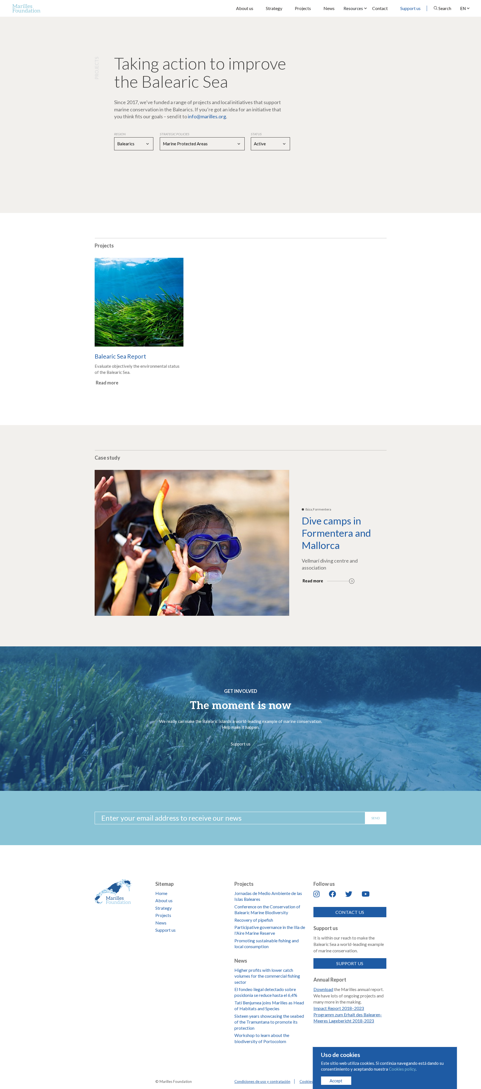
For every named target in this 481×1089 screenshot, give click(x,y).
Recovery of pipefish (253, 920)
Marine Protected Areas (185, 143)
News (329, 8)
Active (260, 143)
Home (161, 893)
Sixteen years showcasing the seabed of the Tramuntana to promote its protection (269, 1022)
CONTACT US (349, 912)
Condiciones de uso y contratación (262, 1081)
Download (323, 989)
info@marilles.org (207, 116)
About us (244, 8)
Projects (303, 8)
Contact (380, 8)
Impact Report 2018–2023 (338, 1008)
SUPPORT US (349, 963)
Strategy (274, 8)
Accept (336, 1080)
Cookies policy (311, 1081)
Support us (410, 8)
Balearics (125, 143)
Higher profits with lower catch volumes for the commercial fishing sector (267, 976)
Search (444, 8)
